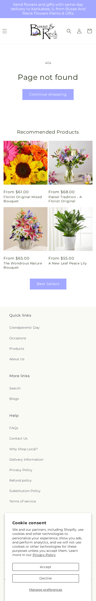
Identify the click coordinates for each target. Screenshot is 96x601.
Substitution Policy (25, 491)
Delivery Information (26, 459)
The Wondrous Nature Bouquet (22, 265)
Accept (45, 567)
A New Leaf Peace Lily (67, 263)
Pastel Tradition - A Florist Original (65, 199)
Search (15, 388)
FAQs (13, 428)
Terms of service (22, 501)
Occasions (17, 338)
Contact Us (18, 438)
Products (16, 349)
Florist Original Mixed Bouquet (22, 199)
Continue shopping (48, 94)
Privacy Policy (44, 555)
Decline (45, 578)
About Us (16, 359)
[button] (69, 31)
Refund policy (20, 480)
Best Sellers (48, 284)
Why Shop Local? (23, 449)
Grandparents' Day (24, 327)
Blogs (14, 399)
